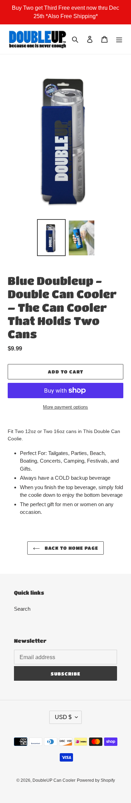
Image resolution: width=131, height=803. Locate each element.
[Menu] (119, 39)
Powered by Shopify (96, 780)
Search (22, 609)
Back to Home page (71, 547)
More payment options (65, 407)
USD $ (63, 717)
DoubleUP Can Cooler (53, 780)
